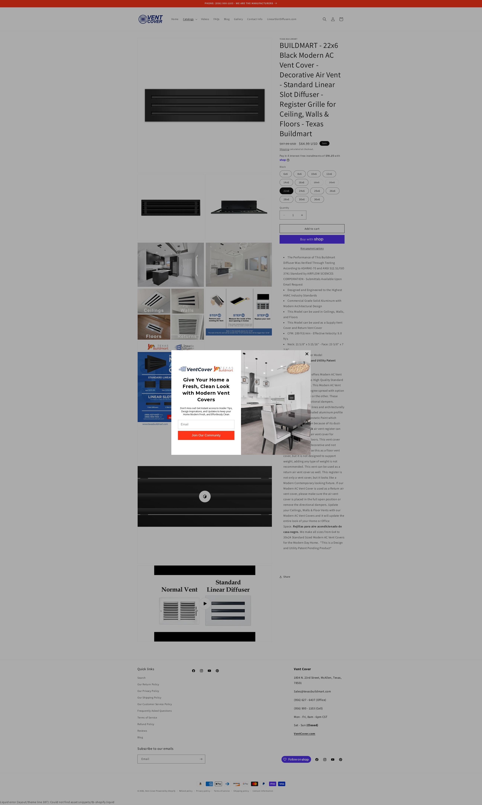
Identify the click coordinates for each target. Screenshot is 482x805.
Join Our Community (206, 435)
